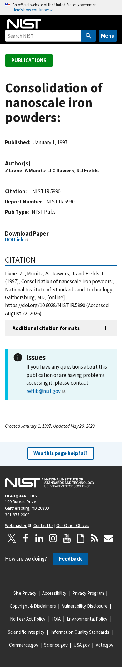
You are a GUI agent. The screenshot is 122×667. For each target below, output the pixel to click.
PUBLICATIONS (29, 60)
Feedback (70, 558)
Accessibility (54, 593)
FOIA (56, 619)
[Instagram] (53, 538)
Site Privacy (24, 593)
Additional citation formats (46, 328)
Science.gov (56, 645)
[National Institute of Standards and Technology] (49, 482)
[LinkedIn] (39, 538)
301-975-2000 (17, 515)
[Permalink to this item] (34, 163)
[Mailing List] (108, 538)
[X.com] (12, 538)
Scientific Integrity (26, 632)
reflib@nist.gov (43, 391)
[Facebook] (26, 538)
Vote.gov (104, 645)
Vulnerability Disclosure (85, 606)
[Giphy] (81, 538)
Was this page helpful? (60, 453)
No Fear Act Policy (27, 619)
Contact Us (43, 525)
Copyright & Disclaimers (33, 606)
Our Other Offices (72, 525)
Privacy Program (88, 593)
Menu (107, 35)
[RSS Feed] (94, 538)
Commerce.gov (23, 645)
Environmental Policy (87, 619)
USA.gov (82, 645)
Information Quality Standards (79, 632)
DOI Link (14, 239)
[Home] (24, 24)
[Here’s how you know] (61, 7)
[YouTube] (67, 538)
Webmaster (16, 525)
